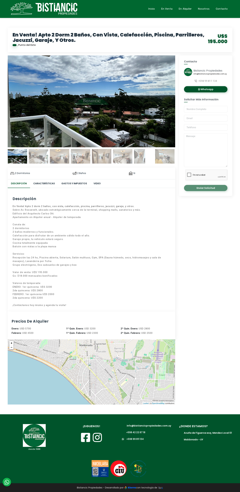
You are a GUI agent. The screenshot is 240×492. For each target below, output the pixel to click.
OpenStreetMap (158, 403)
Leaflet (146, 403)
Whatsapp (206, 89)
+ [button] (11, 343)
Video (97, 183)
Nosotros (203, 8)
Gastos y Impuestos (74, 183)
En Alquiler (185, 8)
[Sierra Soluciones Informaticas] (160, 487)
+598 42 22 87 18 (135, 432)
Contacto (222, 8)
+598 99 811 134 (207, 81)
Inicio (151, 8)
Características (44, 183)
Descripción (19, 183)
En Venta (166, 8)
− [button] (11, 347)
